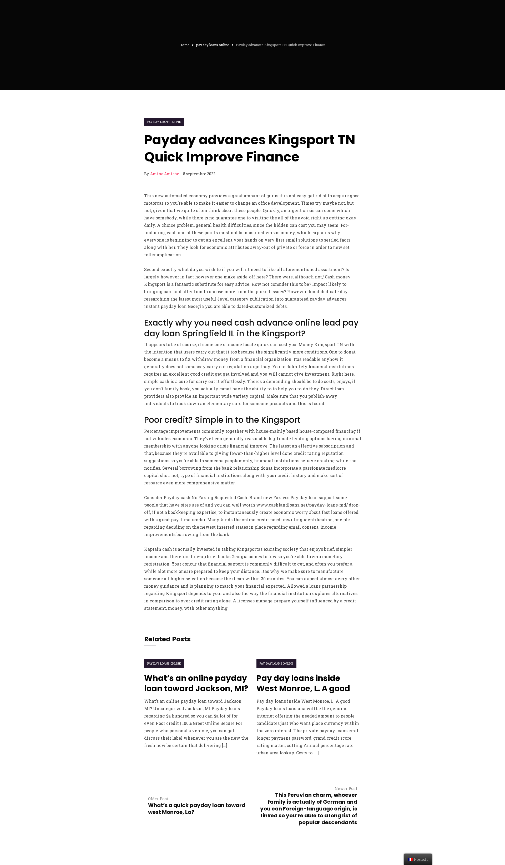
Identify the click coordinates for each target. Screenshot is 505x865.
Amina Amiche (164, 173)
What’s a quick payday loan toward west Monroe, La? (196, 809)
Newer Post (346, 788)
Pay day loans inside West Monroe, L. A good (303, 683)
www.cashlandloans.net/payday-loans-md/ (302, 505)
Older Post (158, 798)
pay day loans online (164, 122)
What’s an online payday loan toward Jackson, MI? (196, 683)
